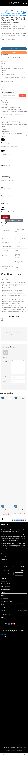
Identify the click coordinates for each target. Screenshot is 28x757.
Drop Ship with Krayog (7, 584)
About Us (3, 556)
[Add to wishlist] (9, 398)
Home (2, 10)
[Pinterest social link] (16, 58)
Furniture (8, 511)
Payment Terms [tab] (5, 101)
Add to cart (14, 48)
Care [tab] (2, 59)
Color (2, 39)
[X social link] (14, 58)
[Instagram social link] (12, 624)
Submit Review (14, 387)
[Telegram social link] (19, 58)
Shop (7, 10)
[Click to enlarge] (4, 13)
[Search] (26, 3)
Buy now (14, 52)
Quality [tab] (3, 63)
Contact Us (4, 559)
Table (11, 10)
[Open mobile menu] (1, 3)
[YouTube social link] (14, 624)
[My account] (23, 3)
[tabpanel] (14, 76)
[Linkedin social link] (18, 58)
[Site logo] (14, 3)
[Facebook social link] (12, 58)
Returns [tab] (3, 65)
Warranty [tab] (3, 61)
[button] (2, 506)
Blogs (2, 595)
